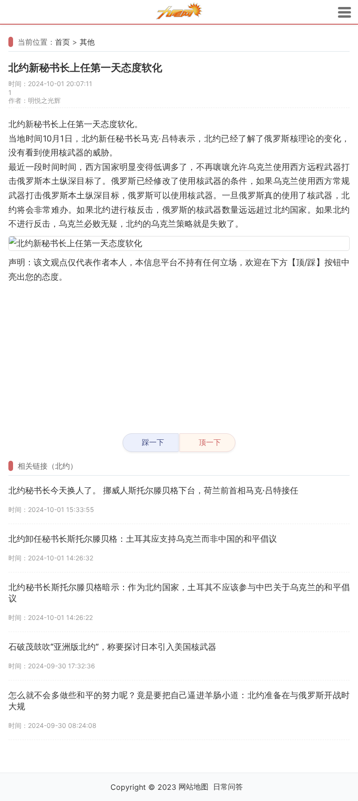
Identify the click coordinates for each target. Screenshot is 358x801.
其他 (87, 42)
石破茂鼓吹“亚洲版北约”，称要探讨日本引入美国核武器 (112, 647)
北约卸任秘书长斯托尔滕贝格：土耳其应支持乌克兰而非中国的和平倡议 (142, 539)
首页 (62, 42)
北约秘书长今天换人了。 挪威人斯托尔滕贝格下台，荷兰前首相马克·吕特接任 (153, 490)
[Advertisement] (179, 354)
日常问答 (228, 786)
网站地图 (193, 786)
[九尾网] (179, 12)
